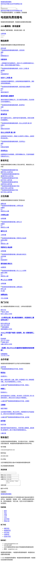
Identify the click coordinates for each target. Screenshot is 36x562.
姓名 (2, 475)
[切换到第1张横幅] (1, 35)
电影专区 (6, 528)
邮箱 (2, 477)
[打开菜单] (1, 7)
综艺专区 (6, 532)
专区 (4, 4)
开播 (7, 4)
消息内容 (3, 485)
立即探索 (3, 33)
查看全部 (3, 203)
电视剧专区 (7, 530)
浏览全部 (3, 48)
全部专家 (3, 367)
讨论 (10, 4)
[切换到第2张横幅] (2, 35)
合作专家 (14, 4)
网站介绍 (19, 4)
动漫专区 (6, 534)
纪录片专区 (7, 536)
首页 (2, 4)
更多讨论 (3, 310)
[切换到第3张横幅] (4, 35)
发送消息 (3, 491)
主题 (2, 479)
